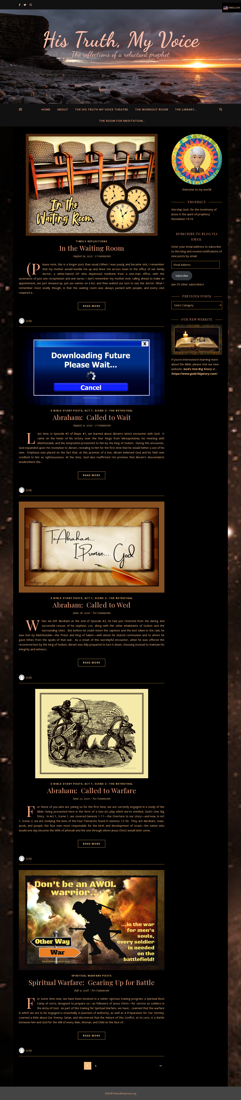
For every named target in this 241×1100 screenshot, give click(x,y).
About (62, 109)
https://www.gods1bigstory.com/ (194, 373)
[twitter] (25, 4)
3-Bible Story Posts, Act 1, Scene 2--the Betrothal (91, 410)
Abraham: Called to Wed (92, 604)
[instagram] (31, 4)
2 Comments (103, 256)
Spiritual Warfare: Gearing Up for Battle (92, 982)
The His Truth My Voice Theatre (101, 109)
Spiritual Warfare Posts (92, 975)
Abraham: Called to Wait (92, 417)
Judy (29, 320)
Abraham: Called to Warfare (91, 790)
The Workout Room (151, 109)
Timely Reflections (91, 241)
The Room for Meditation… (122, 121)
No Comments (101, 613)
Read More (91, 306)
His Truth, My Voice (120, 39)
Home (45, 109)
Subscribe (181, 275)
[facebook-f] (20, 4)
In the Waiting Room (91, 247)
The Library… (186, 109)
